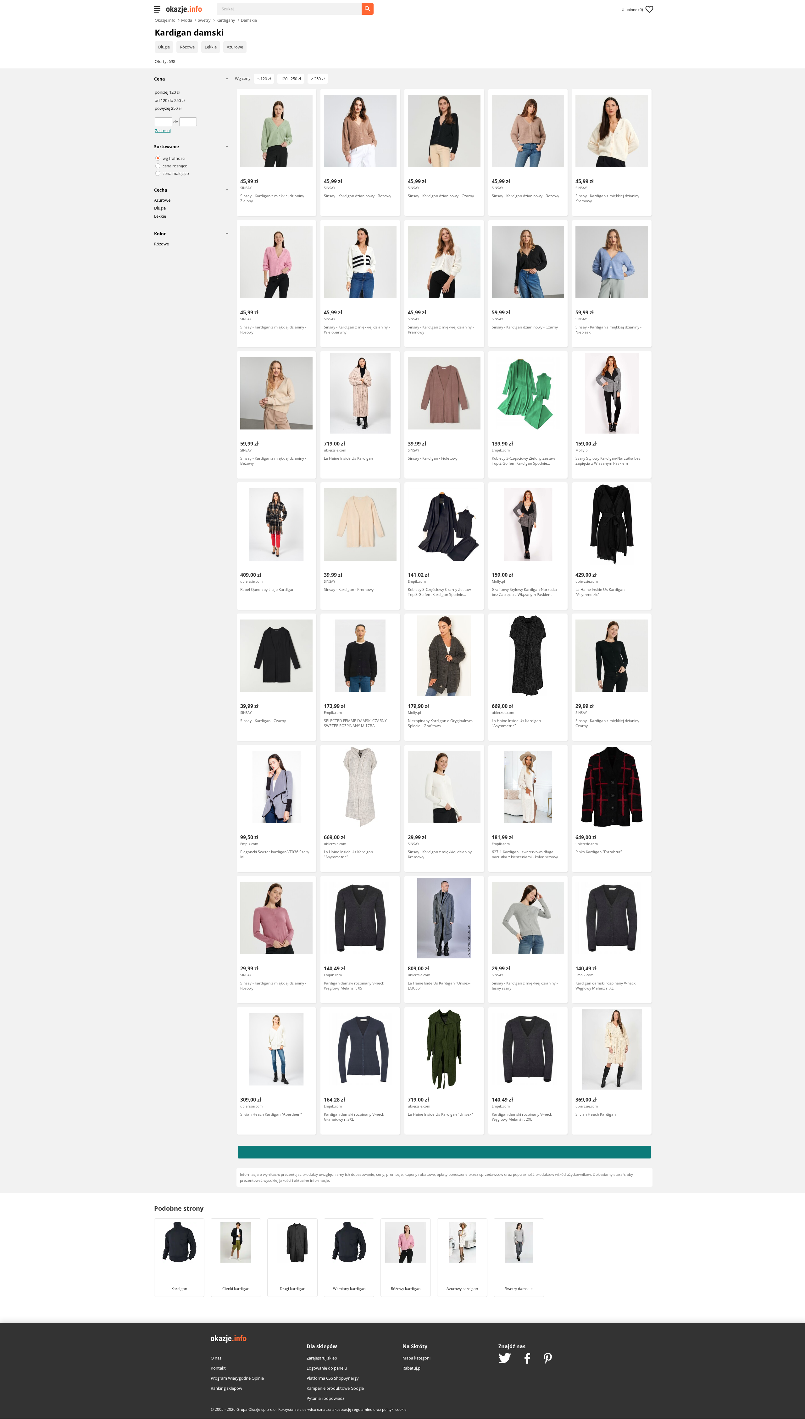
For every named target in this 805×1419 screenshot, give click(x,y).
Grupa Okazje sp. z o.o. (256, 1409)
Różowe (187, 47)
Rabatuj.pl (411, 1368)
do (176, 122)
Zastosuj (163, 130)
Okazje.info (165, 20)
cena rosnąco (175, 166)
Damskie (249, 19)
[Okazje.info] (186, 9)
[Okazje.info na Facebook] (527, 1359)
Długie (164, 47)
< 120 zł (264, 78)
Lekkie (211, 47)
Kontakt (218, 1368)
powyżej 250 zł (168, 108)
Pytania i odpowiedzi (326, 1398)
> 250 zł (318, 78)
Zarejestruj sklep (322, 1358)
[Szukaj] (294, 5)
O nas (216, 1358)
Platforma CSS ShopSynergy (333, 1378)
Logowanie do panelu (327, 1368)
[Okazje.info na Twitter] (504, 1359)
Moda (186, 19)
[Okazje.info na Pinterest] (548, 1359)
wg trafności (174, 158)
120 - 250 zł (291, 78)
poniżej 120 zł (167, 92)
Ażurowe (235, 47)
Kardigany (225, 19)
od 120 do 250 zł (170, 100)
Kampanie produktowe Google (335, 1388)
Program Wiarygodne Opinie (237, 1378)
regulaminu (362, 1409)
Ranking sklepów (226, 1388)
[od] (164, 122)
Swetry (204, 19)
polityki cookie (394, 1409)
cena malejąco (176, 173)
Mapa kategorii (416, 1358)
